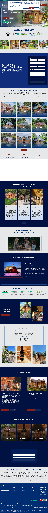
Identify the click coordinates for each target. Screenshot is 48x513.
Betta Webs (45, 507)
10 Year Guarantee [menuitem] (15, 495)
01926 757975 (20, 503)
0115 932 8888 (4, 503)
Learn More (8, 114)
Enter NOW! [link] (6, 18)
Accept (31, 8)
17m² (23, 472)
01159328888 (45, 0)
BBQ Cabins (8, 429)
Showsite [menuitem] (14, 490)
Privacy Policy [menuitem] (3, 507)
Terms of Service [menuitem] (12, 507)
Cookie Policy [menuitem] (7, 507)
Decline (37, 8)
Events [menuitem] (22, 495)
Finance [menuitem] (23, 493)
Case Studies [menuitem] (32, 490)
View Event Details (5, 409)
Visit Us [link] (11, 18)
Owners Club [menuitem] (14, 493)
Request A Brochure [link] (42, 4)
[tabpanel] (14, 44)
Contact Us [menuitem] (23, 490)
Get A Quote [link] (24, 150)
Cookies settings (25, 8)
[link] (4, 4)
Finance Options (27, 0)
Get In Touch (13, 409)
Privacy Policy (35, 79)
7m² (20, 472)
